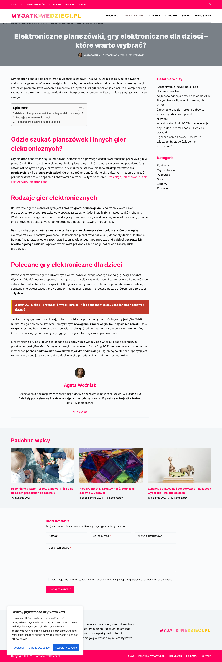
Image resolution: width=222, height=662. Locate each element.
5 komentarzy (115, 497)
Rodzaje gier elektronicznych (33, 117)
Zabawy (155, 15)
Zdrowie (171, 15)
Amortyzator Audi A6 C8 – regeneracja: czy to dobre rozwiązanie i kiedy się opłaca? (183, 127)
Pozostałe (203, 15)
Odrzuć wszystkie (39, 647)
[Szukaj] (210, 4)
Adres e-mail (102, 535)
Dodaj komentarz (60, 547)
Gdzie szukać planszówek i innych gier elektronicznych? (49, 113)
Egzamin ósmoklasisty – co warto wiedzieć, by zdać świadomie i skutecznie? (179, 141)
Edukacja (113, 15)
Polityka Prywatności (33, 4)
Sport (186, 15)
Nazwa (54, 535)
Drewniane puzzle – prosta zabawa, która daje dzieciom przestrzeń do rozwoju (180, 114)
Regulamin (55, 4)
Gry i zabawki (134, 15)
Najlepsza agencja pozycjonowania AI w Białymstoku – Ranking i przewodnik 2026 (183, 100)
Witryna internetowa (150, 535)
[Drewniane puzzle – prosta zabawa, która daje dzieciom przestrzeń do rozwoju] (42, 465)
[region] (45, 630)
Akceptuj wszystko (66, 647)
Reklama (69, 4)
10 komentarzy (179, 497)
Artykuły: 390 (80, 412)
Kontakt (83, 4)
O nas (14, 4)
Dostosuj (19, 647)
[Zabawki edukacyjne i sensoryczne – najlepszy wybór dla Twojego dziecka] (179, 465)
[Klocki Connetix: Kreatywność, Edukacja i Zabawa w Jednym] (111, 465)
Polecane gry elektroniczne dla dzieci (38, 121)
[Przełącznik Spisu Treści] (79, 108)
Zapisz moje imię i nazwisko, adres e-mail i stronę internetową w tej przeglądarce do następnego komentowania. (111, 579)
